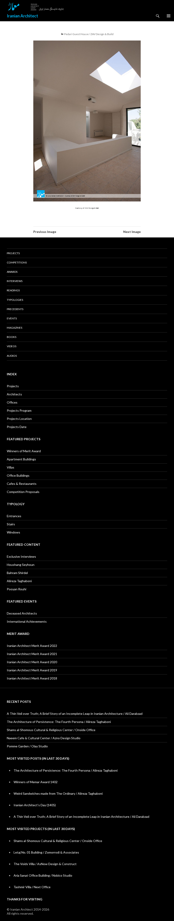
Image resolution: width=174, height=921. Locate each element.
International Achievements (27, 621)
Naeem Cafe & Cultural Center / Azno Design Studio (43, 738)
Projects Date (17, 427)
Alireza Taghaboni (19, 581)
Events (12, 318)
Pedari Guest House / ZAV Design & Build (89, 34)
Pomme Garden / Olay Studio (27, 746)
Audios (12, 355)
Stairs (11, 524)
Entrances (14, 516)
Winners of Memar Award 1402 (36, 782)
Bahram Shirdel (17, 573)
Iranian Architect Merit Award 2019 (32, 670)
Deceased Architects (22, 613)
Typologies (15, 299)
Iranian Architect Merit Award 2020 (32, 662)
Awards (12, 271)
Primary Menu (168, 15)
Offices (12, 402)
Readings (13, 290)
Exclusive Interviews (21, 556)
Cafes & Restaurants (21, 484)
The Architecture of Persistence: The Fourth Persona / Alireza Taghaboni (59, 722)
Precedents (15, 309)
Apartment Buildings (21, 459)
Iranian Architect (22, 15)
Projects (13, 253)
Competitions (17, 262)
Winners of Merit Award (24, 451)
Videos (11, 346)
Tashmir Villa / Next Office (32, 887)
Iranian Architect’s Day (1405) (35, 805)
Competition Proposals (23, 492)
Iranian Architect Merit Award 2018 (32, 678)
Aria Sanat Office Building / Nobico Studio (43, 875)
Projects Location (19, 419)
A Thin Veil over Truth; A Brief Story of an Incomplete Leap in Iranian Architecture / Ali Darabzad (75, 713)
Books (11, 337)
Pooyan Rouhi (16, 589)
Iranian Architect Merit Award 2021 (32, 654)
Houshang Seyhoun (20, 565)
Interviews (14, 281)
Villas (10, 467)
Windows (13, 532)
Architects (14, 394)
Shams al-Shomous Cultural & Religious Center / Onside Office (51, 730)
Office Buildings (18, 475)
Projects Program (19, 410)
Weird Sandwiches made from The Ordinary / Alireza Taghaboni (58, 793)
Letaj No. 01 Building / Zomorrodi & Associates (46, 852)
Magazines (14, 327)
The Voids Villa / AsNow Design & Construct (45, 864)
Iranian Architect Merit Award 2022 (32, 646)
